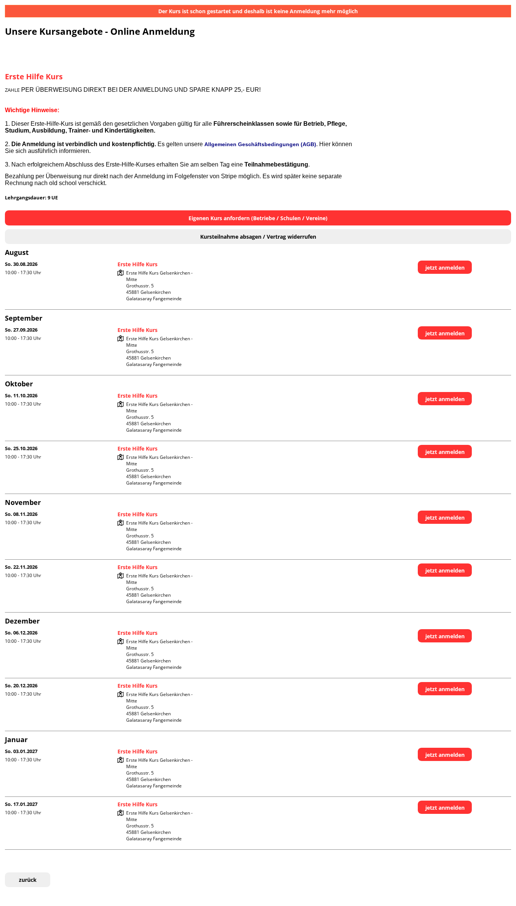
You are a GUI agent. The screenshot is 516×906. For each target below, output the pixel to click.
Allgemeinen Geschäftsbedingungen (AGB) (260, 144)
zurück (28, 879)
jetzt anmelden (445, 267)
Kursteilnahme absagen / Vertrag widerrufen (258, 236)
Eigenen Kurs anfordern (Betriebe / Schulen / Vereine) (258, 218)
